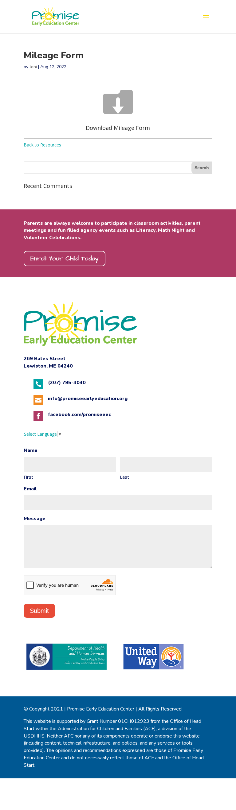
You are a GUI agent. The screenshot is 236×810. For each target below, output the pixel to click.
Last (124, 477)
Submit (39, 610)
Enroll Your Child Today (64, 258)
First (28, 477)
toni (33, 67)
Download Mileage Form (118, 127)
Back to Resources (42, 145)
